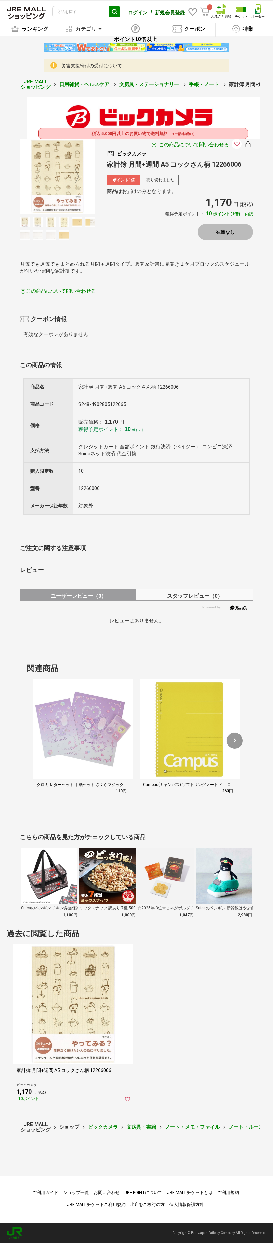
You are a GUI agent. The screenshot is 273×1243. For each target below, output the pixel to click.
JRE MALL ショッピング (36, 84)
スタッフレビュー (195, 596)
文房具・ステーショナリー (149, 84)
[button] (234, 740)
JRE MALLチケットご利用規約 (96, 1204)
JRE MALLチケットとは (190, 1192)
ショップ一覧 (76, 1192)
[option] (57, 176)
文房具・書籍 (141, 1127)
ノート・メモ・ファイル (192, 1127)
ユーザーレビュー (78, 596)
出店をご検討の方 (147, 1204)
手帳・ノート (204, 84)
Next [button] (73, 176)
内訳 (249, 214)
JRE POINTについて (143, 1192)
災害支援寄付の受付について (91, 65)
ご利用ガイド (45, 1192)
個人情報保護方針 (186, 1204)
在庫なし (225, 232)
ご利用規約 (228, 1192)
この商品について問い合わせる (194, 145)
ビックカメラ (103, 1127)
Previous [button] (42, 176)
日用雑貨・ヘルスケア (85, 84)
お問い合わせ (107, 1192)
